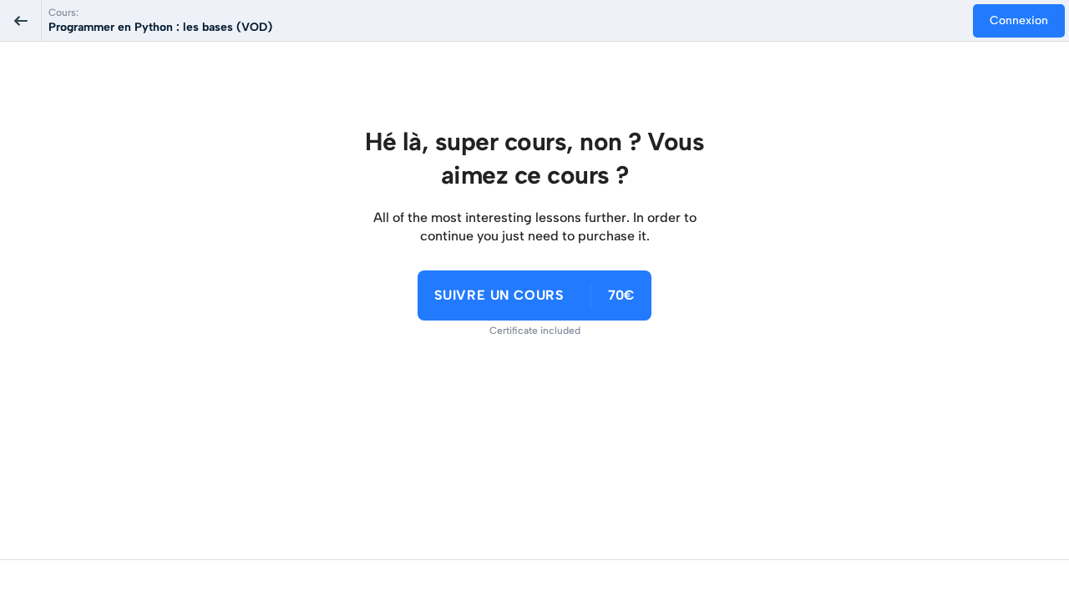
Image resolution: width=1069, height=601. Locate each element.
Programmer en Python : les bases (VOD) (160, 27)
